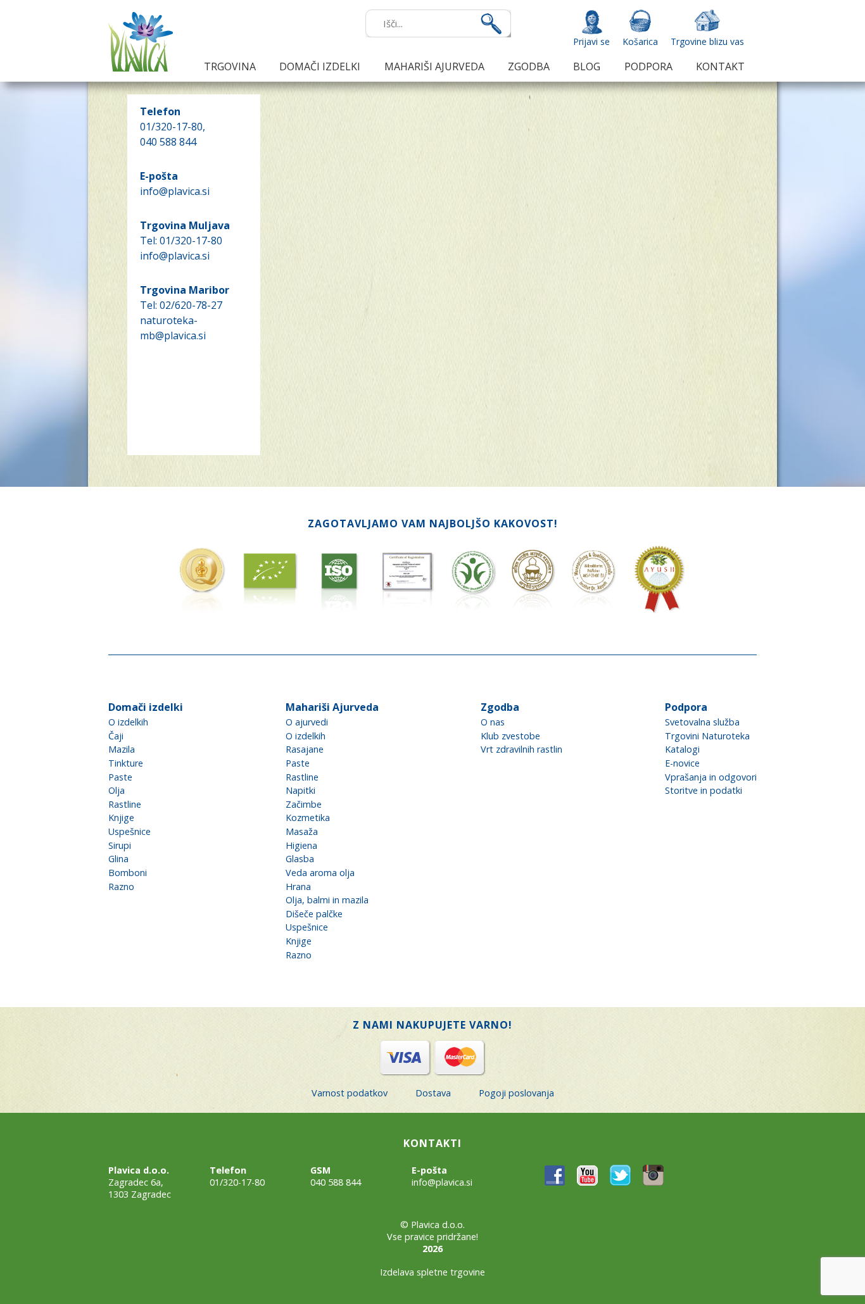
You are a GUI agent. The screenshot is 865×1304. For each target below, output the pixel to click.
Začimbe (304, 804)
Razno (121, 887)
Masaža (302, 831)
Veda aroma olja (320, 873)
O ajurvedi (307, 722)
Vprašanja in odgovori (711, 777)
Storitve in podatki (703, 790)
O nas (493, 722)
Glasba (300, 859)
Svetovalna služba (702, 722)
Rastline (124, 804)
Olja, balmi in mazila (327, 900)
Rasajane (305, 749)
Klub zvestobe (510, 736)
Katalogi (682, 749)
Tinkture (125, 763)
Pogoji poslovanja (516, 1093)
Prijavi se (591, 41)
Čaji (115, 736)
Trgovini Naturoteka (707, 736)
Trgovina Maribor (184, 290)
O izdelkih (128, 722)
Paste (120, 777)
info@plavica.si (175, 191)
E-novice (682, 763)
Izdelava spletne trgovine (432, 1272)
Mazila (121, 749)
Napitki (300, 790)
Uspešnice (129, 831)
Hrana (298, 887)
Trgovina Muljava (185, 225)
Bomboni (127, 873)
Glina (118, 859)
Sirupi (119, 845)
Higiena (301, 845)
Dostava (433, 1093)
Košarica (640, 41)
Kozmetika (308, 818)
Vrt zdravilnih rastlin (521, 749)
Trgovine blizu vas (707, 41)
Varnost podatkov (350, 1093)
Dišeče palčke (314, 914)
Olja (116, 790)
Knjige (121, 818)
